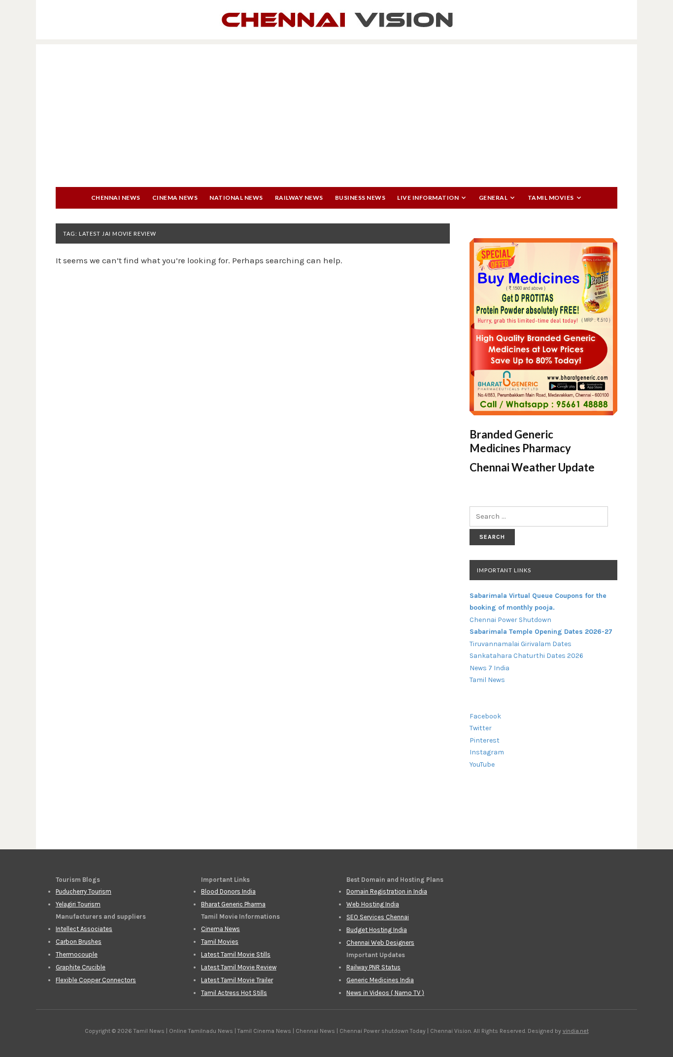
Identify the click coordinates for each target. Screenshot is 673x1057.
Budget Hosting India (376, 929)
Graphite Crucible (80, 967)
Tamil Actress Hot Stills (234, 992)
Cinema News (175, 197)
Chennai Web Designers (380, 942)
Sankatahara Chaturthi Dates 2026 (526, 656)
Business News (360, 197)
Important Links (504, 570)
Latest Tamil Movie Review (238, 967)
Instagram (487, 752)
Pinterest (485, 740)
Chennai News (115, 197)
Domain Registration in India (386, 891)
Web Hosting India (372, 904)
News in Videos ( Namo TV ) (385, 992)
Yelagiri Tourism (78, 904)
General (493, 197)
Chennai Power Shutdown (510, 620)
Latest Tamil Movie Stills (235, 954)
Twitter (481, 728)
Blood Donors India (228, 891)
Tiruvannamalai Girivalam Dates (521, 644)
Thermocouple (77, 954)
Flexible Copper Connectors (96, 980)
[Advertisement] (336, 113)
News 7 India (489, 668)
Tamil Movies (551, 197)
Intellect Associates (84, 929)
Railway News (299, 197)
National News (236, 197)
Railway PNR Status (373, 967)
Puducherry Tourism (83, 891)
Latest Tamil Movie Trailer (237, 980)
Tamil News (487, 680)
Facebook (485, 716)
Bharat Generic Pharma (233, 904)
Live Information (428, 197)
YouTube (482, 764)
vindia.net (576, 1030)
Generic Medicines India (380, 980)
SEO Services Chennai (377, 917)
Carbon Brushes (78, 941)
